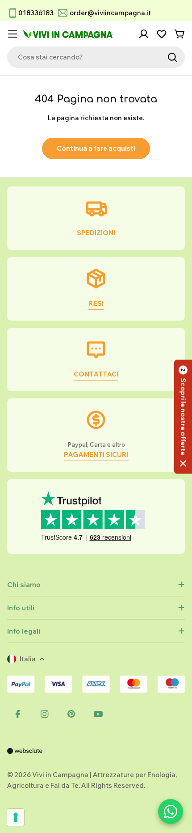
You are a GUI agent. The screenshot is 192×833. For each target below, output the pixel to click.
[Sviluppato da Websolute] (25, 757)
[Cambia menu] (12, 34)
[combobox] (96, 57)
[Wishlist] (161, 34)
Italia (28, 659)
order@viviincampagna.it (110, 12)
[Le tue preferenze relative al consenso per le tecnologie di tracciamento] (15, 817)
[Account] (143, 34)
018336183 (36, 12)
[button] (183, 416)
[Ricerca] (172, 57)
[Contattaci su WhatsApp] (170, 811)
